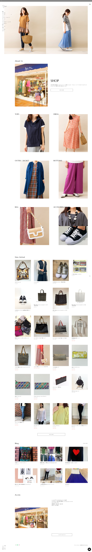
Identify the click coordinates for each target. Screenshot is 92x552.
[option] (25, 30)
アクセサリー (4, 23)
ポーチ (3, 30)
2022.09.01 (17, 485)
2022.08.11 (67, 485)
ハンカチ (3, 29)
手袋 (3, 27)
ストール (3, 26)
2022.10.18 (17, 464)
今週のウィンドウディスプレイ (21, 462)
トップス (3, 14)
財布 (3, 24)
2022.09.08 (67, 464)
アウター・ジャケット (6, 17)
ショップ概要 (4, 545)
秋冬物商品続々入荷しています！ (71, 462)
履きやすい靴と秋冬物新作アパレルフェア (23, 484)
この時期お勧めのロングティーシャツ (47, 484)
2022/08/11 (67, 484)
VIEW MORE (51, 434)
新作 (3, 11)
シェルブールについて (62, 534)
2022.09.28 (42, 464)
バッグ (3, 20)
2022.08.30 (42, 485)
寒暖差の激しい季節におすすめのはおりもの (48, 462)
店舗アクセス (4, 549)
